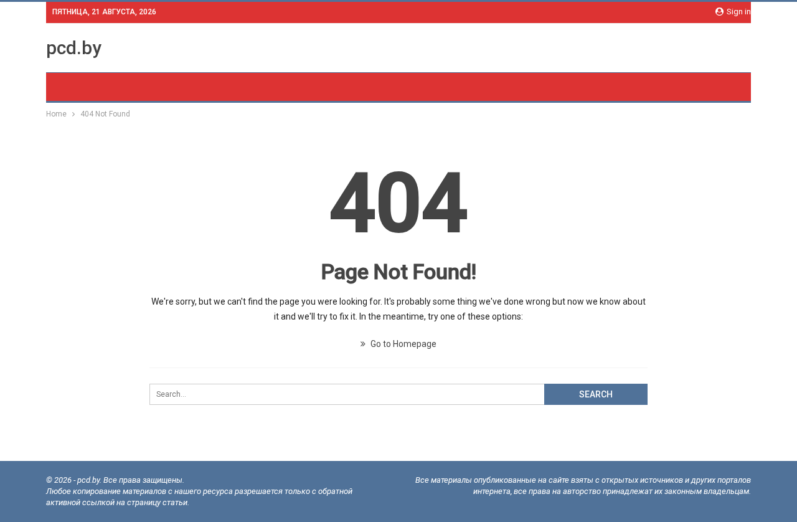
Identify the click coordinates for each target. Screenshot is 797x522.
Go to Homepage (402, 344)
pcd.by (73, 48)
